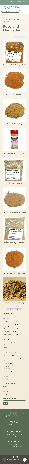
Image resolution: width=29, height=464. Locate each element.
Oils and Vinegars (8, 342)
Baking (5, 318)
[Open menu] (4, 460)
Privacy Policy (18, 461)
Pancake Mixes (8, 344)
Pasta (5, 347)
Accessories (6, 316)
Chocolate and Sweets (9, 324)
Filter (5, 403)
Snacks (5, 376)
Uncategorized (7, 379)
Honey (5, 339)
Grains (5, 336)
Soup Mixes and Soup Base (11, 358)
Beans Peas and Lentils (10, 328)
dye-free (6, 386)
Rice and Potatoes (9, 350)
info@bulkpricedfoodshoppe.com (14, 446)
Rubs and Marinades (9, 352)
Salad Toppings (8, 355)
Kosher (5, 391)
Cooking (10, 19)
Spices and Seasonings (10, 360)
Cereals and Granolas (9, 331)
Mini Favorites (6, 368)
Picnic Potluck (7, 371)
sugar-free (7, 394)
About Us (14, 448)
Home (5, 19)
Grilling (5, 366)
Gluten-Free (6, 363)
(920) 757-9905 (14, 444)
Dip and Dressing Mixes (10, 334)
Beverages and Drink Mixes (10, 321)
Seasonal (5, 374)
